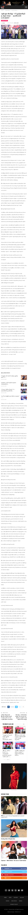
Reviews (16, 897)
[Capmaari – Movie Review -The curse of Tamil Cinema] (14, 850)
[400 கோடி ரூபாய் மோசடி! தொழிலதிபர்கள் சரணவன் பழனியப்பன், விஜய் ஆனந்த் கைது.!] (14, 805)
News (10, 897)
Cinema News (4, 20)
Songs (20, 901)
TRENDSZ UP (18, 911)
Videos (7, 901)
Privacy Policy (14, 904)
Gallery (22, 897)
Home (5, 897)
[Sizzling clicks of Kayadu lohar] (14, 828)
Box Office (14, 901)
